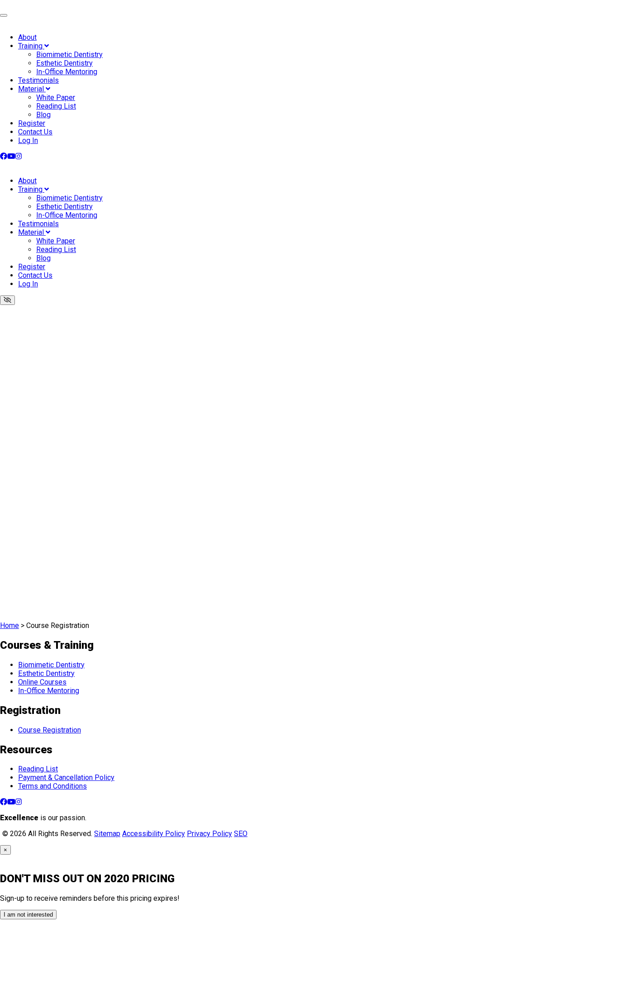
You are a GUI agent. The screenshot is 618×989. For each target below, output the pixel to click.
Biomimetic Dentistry (69, 54)
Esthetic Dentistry (64, 63)
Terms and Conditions (52, 786)
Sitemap (107, 833)
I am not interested (28, 914)
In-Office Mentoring (66, 71)
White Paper (55, 97)
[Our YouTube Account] (11, 156)
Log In (28, 140)
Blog (43, 114)
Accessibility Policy (153, 833)
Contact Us (35, 132)
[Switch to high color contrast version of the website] (7, 300)
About (27, 37)
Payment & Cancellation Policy (66, 777)
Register (31, 123)
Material (32, 89)
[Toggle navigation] (3, 15)
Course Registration (49, 730)
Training (31, 46)
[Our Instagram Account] (18, 156)
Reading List (56, 106)
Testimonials (38, 80)
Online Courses (42, 682)
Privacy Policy (209, 833)
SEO (240, 833)
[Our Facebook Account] (3, 156)
